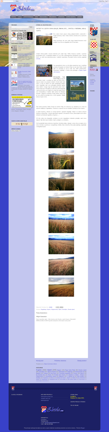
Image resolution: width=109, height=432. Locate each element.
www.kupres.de (45, 400)
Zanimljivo (64, 309)
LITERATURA (61, 16)
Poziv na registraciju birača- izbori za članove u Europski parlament (25, 82)
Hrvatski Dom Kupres (59, 374)
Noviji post (39, 360)
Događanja (43, 309)
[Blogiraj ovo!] (58, 307)
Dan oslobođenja (81, 377)
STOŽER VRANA (92, 83)
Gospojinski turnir (54, 379)
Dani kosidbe (80, 376)
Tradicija (45, 373)
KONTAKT (80, 16)
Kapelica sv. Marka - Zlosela (76, 374)
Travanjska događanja (64, 373)
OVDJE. (38, 58)
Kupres (49, 309)
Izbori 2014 (45, 380)
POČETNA (13, 16)
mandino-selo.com (45, 398)
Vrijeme (82, 373)
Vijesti (59, 309)
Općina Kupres (52, 371)
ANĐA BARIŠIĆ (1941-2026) (25, 63)
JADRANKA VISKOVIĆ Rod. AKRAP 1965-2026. (25, 54)
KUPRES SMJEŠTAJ (70, 16)
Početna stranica (60, 360)
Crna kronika (63, 379)
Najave (59, 370)
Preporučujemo (82, 379)
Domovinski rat (79, 371)
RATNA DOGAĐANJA (28, 16)
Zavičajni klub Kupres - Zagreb (63, 377)
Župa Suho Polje (70, 370)
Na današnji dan (40, 374)
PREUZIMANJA (52, 16)
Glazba (37, 379)
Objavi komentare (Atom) (50, 364)
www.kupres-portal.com (47, 396)
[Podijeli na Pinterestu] (62, 307)
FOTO (36, 16)
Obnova (52, 377)
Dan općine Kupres (72, 379)
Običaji (73, 377)
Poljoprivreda (54, 309)
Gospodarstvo (44, 379)
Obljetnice (61, 376)
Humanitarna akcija (51, 376)
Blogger (83, 428)
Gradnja (38, 377)
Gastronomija (38, 380)
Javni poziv (53, 373)
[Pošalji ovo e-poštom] (56, 307)
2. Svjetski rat (70, 376)
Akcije (49, 374)
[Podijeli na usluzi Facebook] (61, 307)
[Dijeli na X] (59, 307)
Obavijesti (62, 371)
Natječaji (69, 371)
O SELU (20, 16)
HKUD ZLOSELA (43, 16)
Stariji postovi (81, 360)
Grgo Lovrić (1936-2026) (24, 46)
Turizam (75, 373)
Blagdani (38, 373)
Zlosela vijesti (71, 309)
